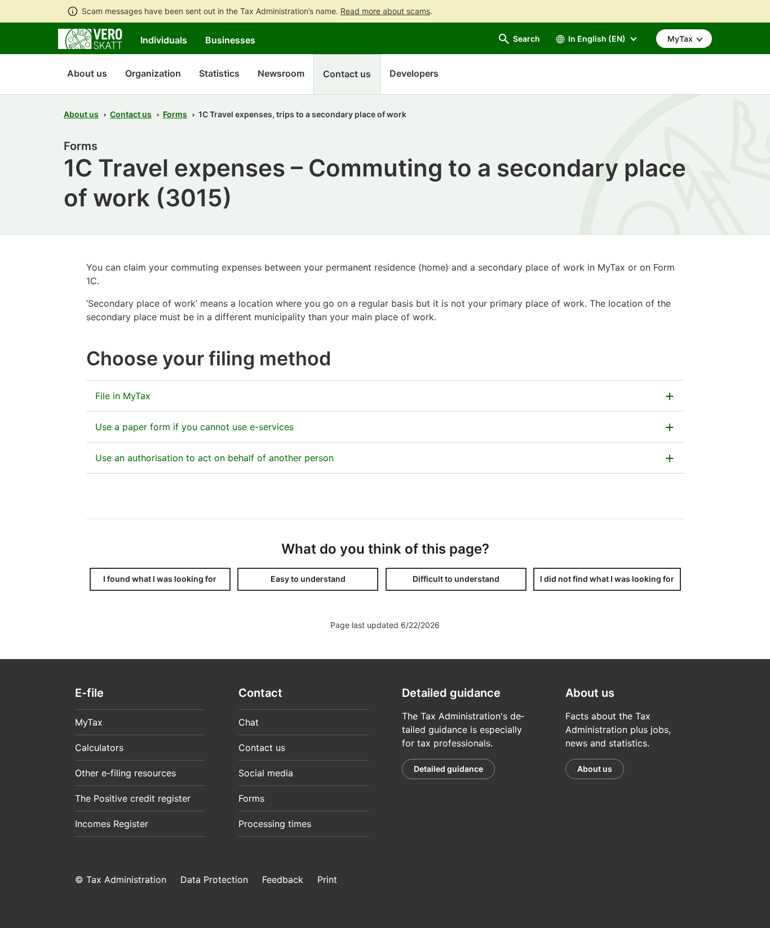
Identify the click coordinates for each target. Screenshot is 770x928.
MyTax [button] (680, 38)
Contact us (131, 114)
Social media (265, 773)
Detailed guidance (448, 769)
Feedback (282, 879)
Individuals (163, 40)
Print (327, 879)
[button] (160, 579)
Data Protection (214, 879)
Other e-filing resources (125, 773)
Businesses (230, 40)
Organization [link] (153, 73)
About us (87, 73)
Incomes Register (111, 823)
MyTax (89, 722)
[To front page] (90, 37)
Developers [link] (414, 73)
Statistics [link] (219, 73)
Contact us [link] (347, 73)
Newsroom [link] (281, 73)
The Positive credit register (133, 798)
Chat (248, 722)
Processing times (274, 823)
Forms (175, 114)
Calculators (99, 747)
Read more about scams (385, 11)
